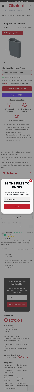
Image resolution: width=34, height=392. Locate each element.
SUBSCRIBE (17, 206)
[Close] (31, 181)
